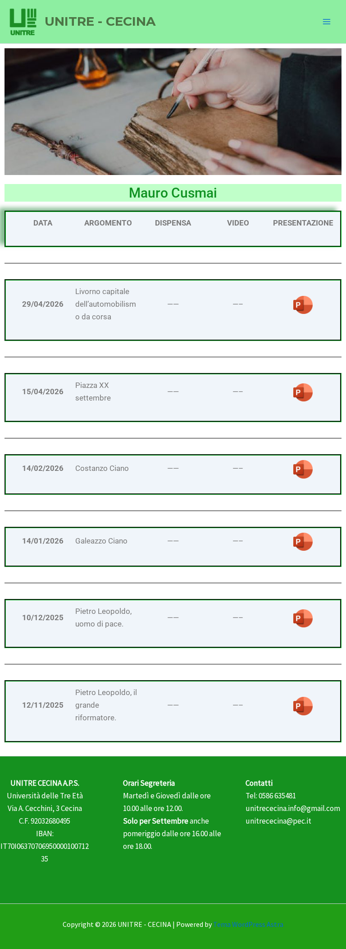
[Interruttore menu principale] (327, 21)
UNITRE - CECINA (100, 21)
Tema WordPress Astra (248, 924)
